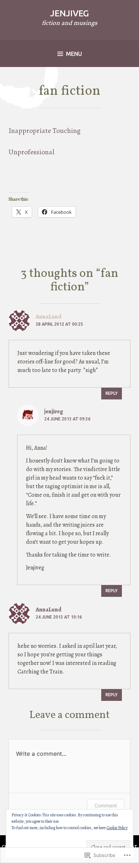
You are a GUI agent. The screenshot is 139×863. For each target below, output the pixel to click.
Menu (74, 54)
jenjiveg (69, 13)
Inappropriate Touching (45, 130)
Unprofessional (31, 152)
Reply (111, 393)
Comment (105, 805)
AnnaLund (48, 610)
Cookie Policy (117, 828)
